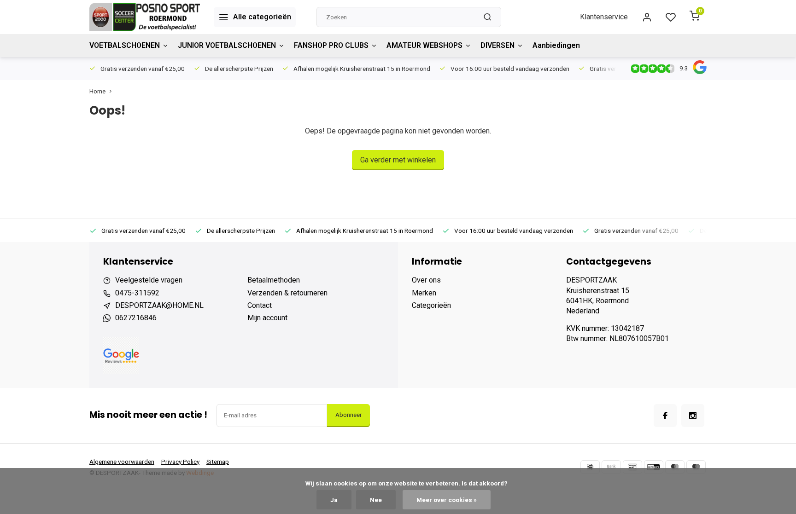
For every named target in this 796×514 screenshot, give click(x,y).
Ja (334, 499)
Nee (376, 499)
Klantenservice (604, 16)
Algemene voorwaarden (121, 461)
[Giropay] (653, 467)
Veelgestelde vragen (148, 280)
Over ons (426, 280)
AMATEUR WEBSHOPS (424, 45)
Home (97, 91)
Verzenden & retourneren (287, 293)
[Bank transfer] (611, 467)
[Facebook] (665, 415)
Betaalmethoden (273, 280)
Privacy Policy (180, 461)
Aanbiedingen (556, 45)
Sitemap (217, 461)
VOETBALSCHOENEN (124, 45)
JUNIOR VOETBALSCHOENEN (227, 45)
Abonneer (348, 414)
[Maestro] (696, 467)
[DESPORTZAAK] (144, 17)
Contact (259, 305)
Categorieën (431, 305)
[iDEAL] (590, 467)
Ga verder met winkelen (398, 160)
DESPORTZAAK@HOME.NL (159, 305)
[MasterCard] (675, 467)
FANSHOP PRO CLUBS (331, 45)
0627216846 (136, 317)
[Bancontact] (632, 467)
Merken (424, 293)
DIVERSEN (497, 45)
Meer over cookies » (446, 499)
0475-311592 (137, 293)
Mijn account (267, 317)
